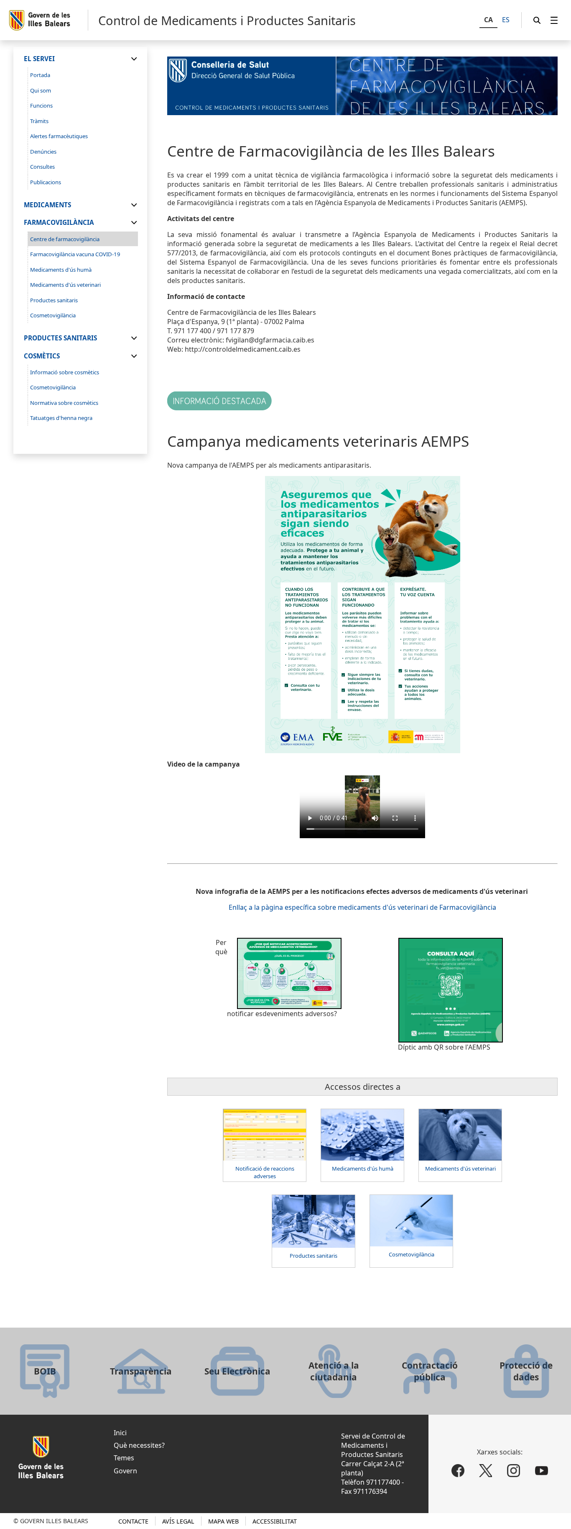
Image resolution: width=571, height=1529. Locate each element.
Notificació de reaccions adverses (264, 1172)
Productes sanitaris (313, 1255)
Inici (120, 1432)
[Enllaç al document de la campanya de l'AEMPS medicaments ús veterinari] (362, 614)
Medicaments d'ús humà (362, 1168)
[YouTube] (541, 1470)
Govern (125, 1470)
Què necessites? (139, 1445)
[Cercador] (537, 20)
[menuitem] (554, 20)
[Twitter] (486, 1470)
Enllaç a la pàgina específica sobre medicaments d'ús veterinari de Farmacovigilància (362, 907)
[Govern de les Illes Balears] (48, 20)
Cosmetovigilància (411, 1254)
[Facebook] (458, 1470)
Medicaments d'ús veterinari (460, 1168)
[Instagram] (513, 1470)
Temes (124, 1457)
